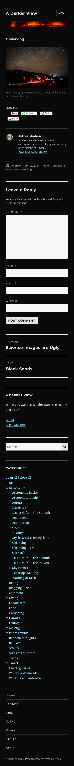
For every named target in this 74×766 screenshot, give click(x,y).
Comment (14, 211)
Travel (13, 663)
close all (25, 477)
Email (11, 283)
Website (12, 301)
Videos (10, 730)
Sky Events (20, 568)
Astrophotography (25, 497)
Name (11, 266)
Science (14, 648)
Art (11, 482)
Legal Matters (16, 425)
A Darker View (21, 13)
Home (10, 695)
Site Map (12, 704)
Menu (62, 13)
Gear (15, 527)
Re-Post (15, 643)
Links (9, 712)
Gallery (10, 721)
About (10, 419)
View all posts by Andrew (32, 151)
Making (14, 628)
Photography (18, 633)
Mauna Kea (12, 169)
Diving (13, 598)
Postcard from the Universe (31, 563)
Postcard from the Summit (31, 558)
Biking (13, 583)
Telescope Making (25, 573)
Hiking (14, 623)
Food (12, 608)
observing (26, 169)
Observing (59, 165)
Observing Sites (23, 548)
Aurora (17, 502)
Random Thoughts (22, 638)
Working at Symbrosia (25, 678)
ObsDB (11, 739)
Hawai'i (14, 618)
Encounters (17, 603)
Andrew (15, 165)
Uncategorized (19, 668)
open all (11, 477)
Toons (13, 658)
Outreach (18, 553)
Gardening (16, 613)
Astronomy (17, 487)
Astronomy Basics (25, 492)
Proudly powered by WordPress (43, 759)
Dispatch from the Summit (31, 512)
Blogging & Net (20, 588)
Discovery (19, 507)
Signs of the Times (22, 653)
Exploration (20, 522)
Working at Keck (24, 578)
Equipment (20, 517)
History (17, 532)
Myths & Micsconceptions (30, 537)
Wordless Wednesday (24, 673)
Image (46, 165)
